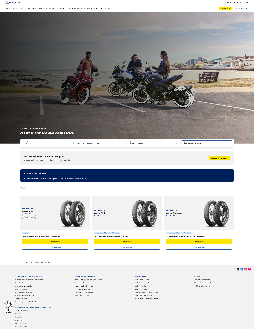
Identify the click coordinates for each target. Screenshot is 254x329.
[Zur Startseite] (13, 2)
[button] (69, 143)
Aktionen (108, 8)
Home (30, 262)
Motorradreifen (39, 262)
